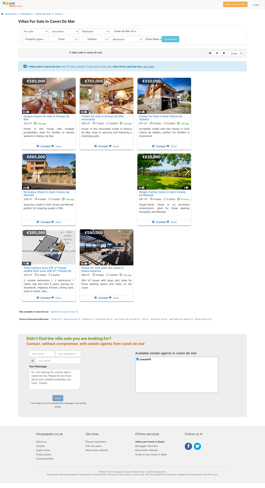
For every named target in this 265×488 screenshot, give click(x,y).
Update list (170, 39)
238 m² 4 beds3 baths (49, 199)
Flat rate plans (94, 446)
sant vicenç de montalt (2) (127, 319)
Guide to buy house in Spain (151, 454)
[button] (18, 13)
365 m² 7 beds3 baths (106, 123)
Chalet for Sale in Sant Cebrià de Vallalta (160, 118)
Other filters (152, 39)
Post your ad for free (235, 4)
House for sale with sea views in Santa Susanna (102, 269)
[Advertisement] (107, 192)
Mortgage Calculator (146, 446)
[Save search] (224, 53)
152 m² (35, 123)
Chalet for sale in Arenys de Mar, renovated (102, 118)
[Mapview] (217, 53)
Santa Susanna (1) (203, 319)
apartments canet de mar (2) (64, 311)
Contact (40, 446)
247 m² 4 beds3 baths (166, 199)
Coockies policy (45, 458)
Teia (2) (145, 319)
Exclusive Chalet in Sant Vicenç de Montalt (46, 193)
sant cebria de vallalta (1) (181, 319)
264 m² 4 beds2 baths (106, 274)
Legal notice (43, 450)
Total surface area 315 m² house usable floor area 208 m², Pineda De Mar (47, 271)
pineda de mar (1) (159, 319)
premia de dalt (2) (104, 319)
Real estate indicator (146, 450)
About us (41, 441)
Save (58, 146)
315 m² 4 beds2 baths (42, 274)
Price (62, 39)
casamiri (145, 359)
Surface (92, 39)
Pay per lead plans (96, 441)
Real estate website (97, 450)
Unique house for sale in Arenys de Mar (47, 118)
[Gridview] (210, 53)
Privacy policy (43, 454)
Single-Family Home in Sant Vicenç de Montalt (162, 193)
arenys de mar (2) (72, 319)
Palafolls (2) (88, 319)
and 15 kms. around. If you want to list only (90, 66)
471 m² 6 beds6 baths (164, 123)
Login (256, 4)
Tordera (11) (56, 319)
